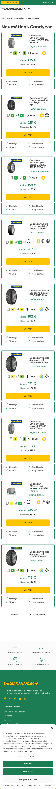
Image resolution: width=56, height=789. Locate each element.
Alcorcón (8, 720)
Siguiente (40, 614)
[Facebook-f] (5, 698)
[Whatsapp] (25, 698)
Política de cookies (13, 785)
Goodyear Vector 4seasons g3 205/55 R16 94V (39, 554)
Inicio (3, 18)
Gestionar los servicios (27, 756)
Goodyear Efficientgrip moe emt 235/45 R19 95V (38, 487)
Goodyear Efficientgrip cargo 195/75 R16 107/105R (39, 39)
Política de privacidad (31, 785)
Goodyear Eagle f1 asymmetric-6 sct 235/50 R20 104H (38, 101)
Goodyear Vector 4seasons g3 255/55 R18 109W (39, 360)
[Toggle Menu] (51, 9)
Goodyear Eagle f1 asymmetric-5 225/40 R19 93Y (38, 226)
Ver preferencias (28, 779)
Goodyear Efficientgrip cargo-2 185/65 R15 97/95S (37, 425)
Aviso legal (46, 785)
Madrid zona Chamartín (15, 724)
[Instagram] (10, 698)
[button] (51, 727)
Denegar (28, 771)
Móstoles (8, 715)
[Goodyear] (16, 36)
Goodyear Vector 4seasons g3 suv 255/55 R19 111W (39, 293)
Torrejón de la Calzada (14, 711)
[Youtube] (20, 698)
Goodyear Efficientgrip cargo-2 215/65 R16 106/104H (37, 164)
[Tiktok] (15, 698)
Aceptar (28, 763)
